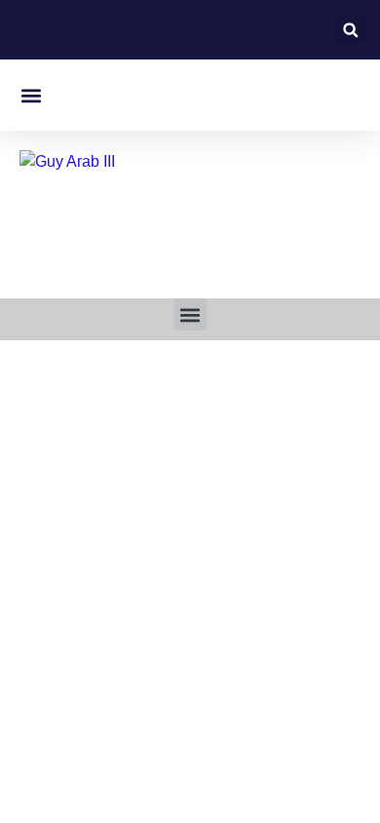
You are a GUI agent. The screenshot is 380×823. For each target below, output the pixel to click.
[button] (350, 30)
